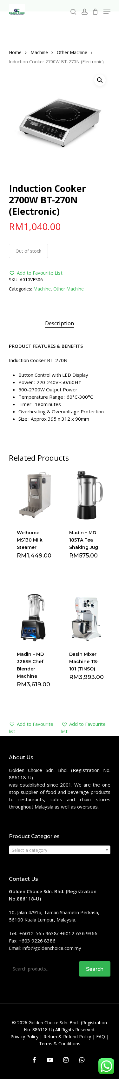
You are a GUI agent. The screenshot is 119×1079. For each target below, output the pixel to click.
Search (94, 969)
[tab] (59, 323)
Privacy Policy (24, 1036)
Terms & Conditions (59, 1043)
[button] (36, 273)
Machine (39, 52)
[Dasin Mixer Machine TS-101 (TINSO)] (86, 617)
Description (59, 323)
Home (15, 52)
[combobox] (59, 849)
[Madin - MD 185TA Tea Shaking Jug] (86, 495)
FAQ (100, 1036)
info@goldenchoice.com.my (52, 948)
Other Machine (72, 52)
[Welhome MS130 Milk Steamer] (34, 495)
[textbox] (59, 850)
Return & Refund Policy (67, 1036)
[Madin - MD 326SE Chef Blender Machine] (34, 617)
